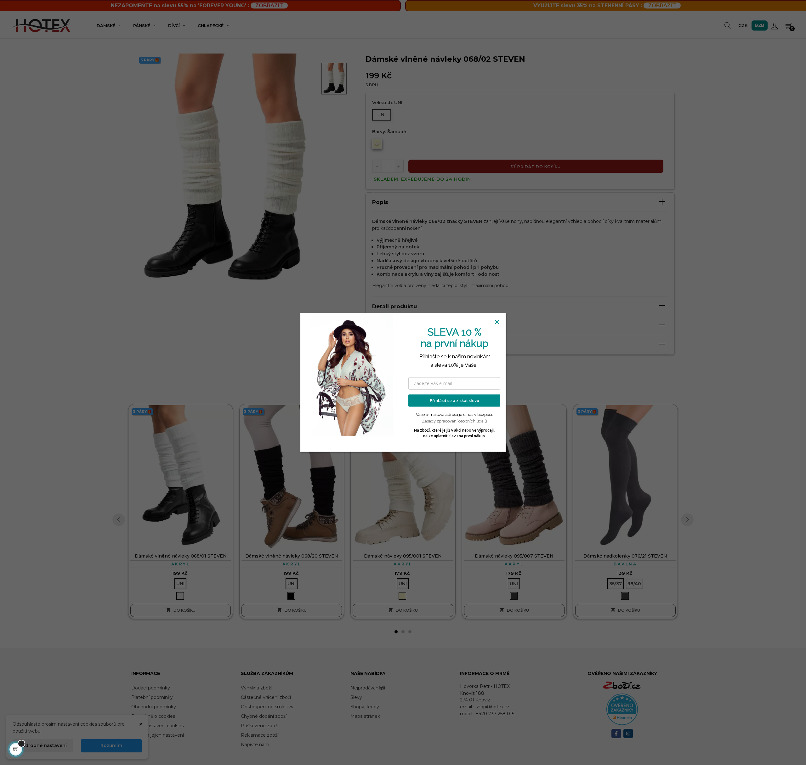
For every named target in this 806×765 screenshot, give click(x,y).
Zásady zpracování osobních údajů (454, 421)
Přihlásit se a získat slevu (454, 400)
